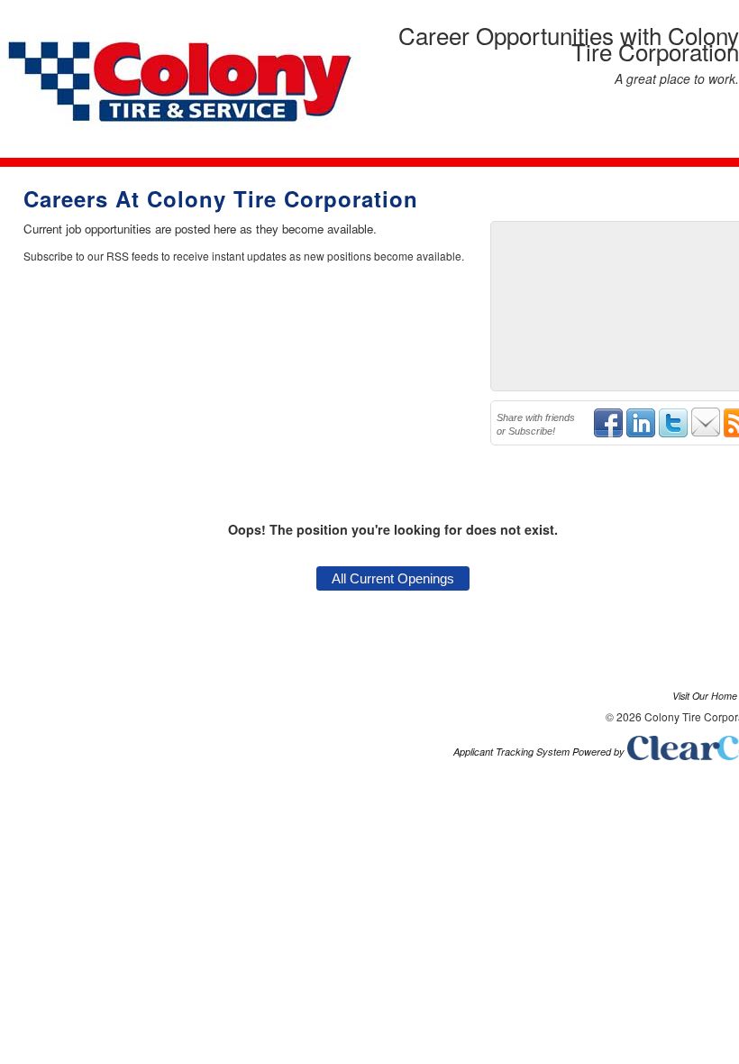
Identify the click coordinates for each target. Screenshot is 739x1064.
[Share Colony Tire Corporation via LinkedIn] (640, 433)
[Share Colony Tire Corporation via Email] (705, 433)
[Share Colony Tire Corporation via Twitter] (673, 433)
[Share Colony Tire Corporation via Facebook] (608, 433)
